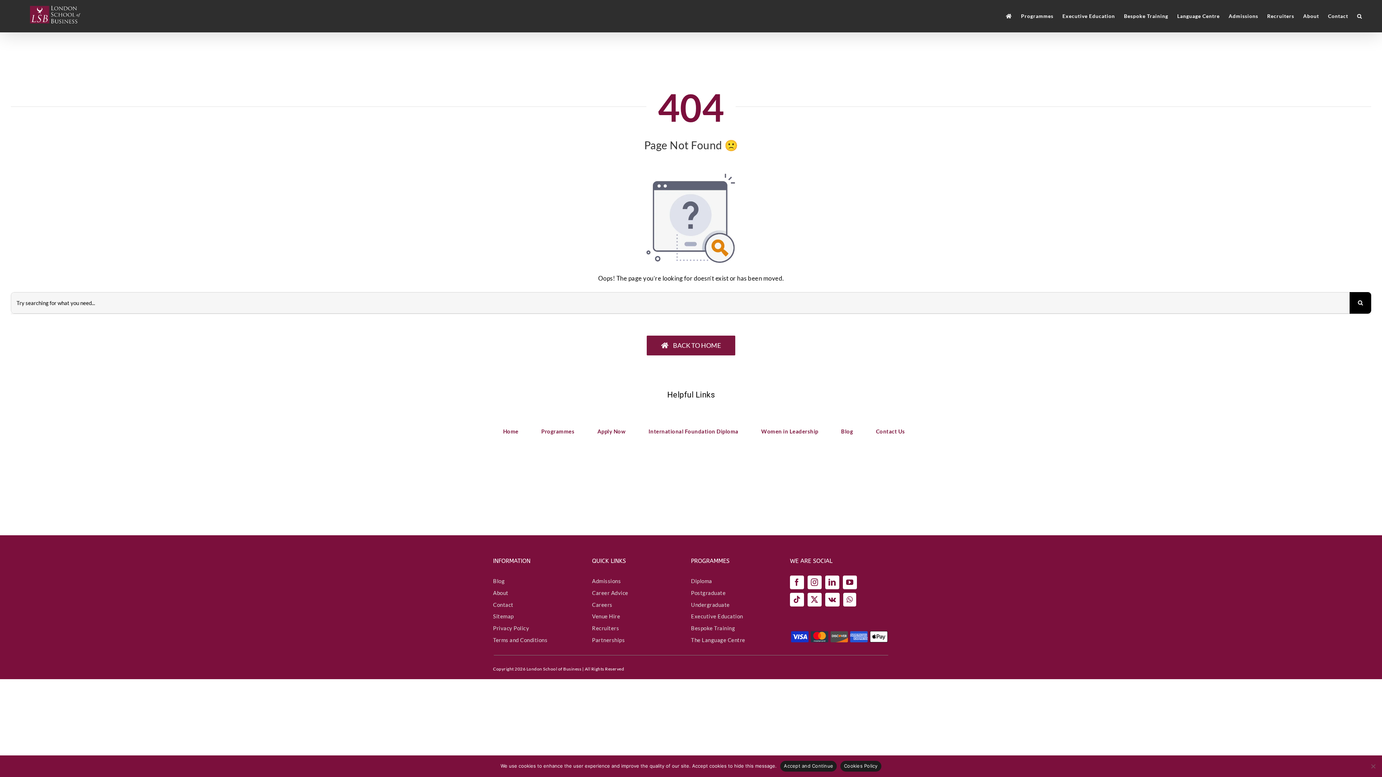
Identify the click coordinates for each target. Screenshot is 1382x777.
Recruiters (605, 628)
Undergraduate (710, 604)
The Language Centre (718, 640)
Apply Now (611, 431)
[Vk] (832, 599)
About (501, 593)
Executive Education (717, 616)
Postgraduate (708, 593)
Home (511, 431)
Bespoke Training (713, 628)
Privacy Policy (511, 628)
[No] (1373, 766)
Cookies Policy (861, 766)
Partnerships (608, 640)
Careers (602, 604)
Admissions (606, 581)
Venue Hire (606, 616)
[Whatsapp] (849, 599)
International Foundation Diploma (694, 431)
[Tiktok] (797, 599)
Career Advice (610, 593)
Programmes (557, 431)
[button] (1359, 16)
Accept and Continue (808, 766)
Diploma (701, 581)
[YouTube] (850, 582)
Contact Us (890, 431)
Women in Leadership (789, 431)
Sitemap (503, 616)
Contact (503, 604)
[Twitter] (815, 599)
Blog (847, 431)
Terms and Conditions (520, 640)
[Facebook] (797, 582)
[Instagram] (815, 582)
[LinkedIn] (832, 582)
